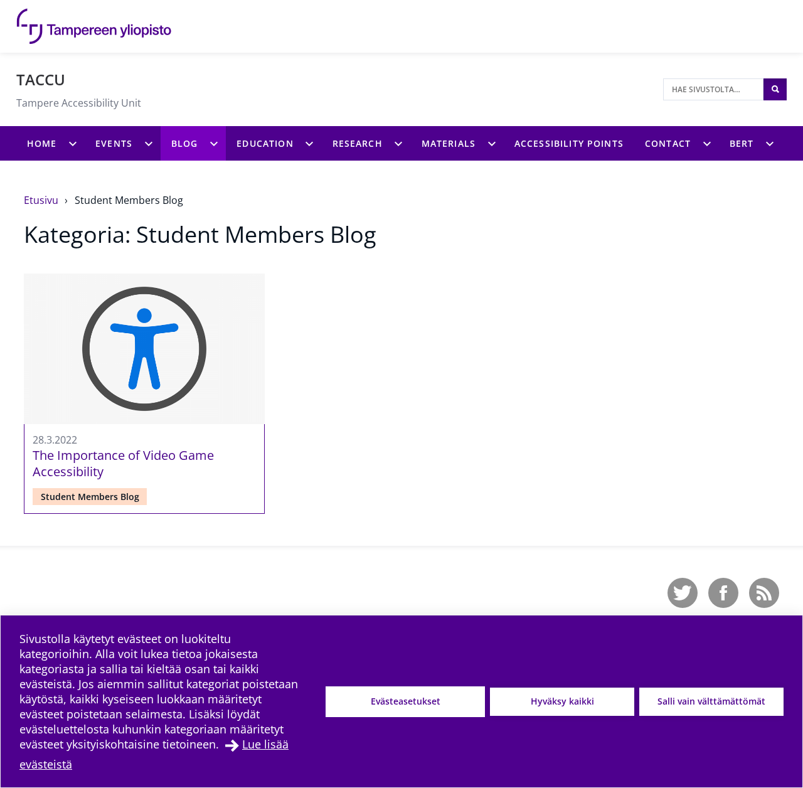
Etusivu (42, 200)
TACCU (40, 79)
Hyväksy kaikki (562, 701)
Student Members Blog (129, 200)
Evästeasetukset (405, 701)
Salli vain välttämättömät (711, 701)
